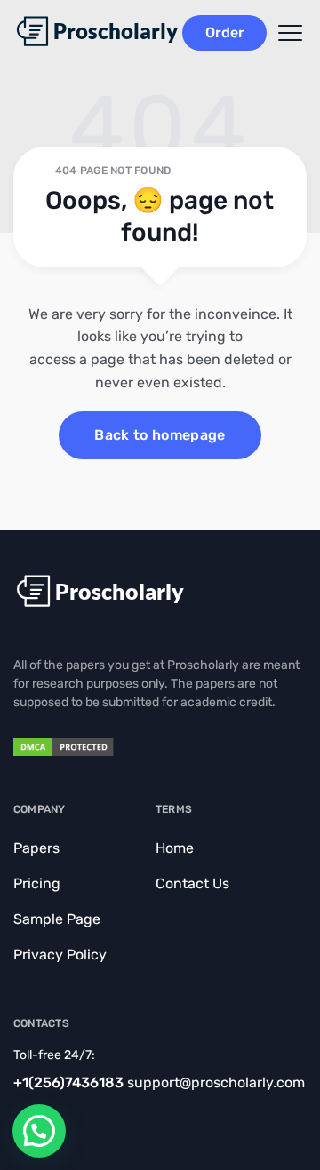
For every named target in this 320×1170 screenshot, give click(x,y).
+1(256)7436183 (68, 1082)
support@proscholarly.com (216, 1082)
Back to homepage (159, 434)
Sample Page (56, 919)
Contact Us (192, 883)
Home (175, 848)
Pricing (36, 883)
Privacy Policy (60, 954)
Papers (36, 848)
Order (224, 32)
